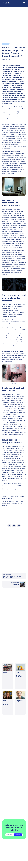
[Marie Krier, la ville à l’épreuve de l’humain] (20, 703)
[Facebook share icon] (14, 525)
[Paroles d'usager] (7, 676)
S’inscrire (18, 834)
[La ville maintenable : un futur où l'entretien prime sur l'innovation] (20, 676)
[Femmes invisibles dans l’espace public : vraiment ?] (14, 576)
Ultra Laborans (6, 59)
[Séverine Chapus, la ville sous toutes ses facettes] (7, 703)
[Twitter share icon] (9, 525)
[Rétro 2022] (14, 584)
